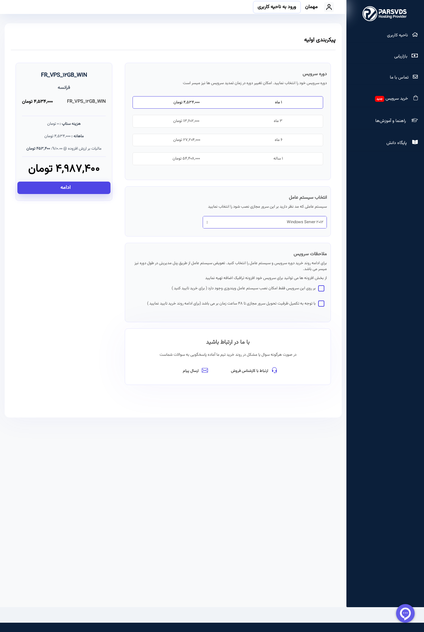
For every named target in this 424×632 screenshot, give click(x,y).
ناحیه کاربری (398, 35)
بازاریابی (401, 56)
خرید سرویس (393, 98)
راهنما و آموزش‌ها (391, 121)
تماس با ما (400, 77)
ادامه (65, 188)
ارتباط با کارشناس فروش (249, 371)
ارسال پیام (191, 371)
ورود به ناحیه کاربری (277, 7)
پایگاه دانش (397, 143)
